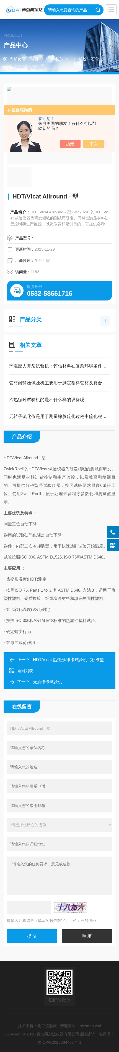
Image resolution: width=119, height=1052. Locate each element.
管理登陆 (68, 1026)
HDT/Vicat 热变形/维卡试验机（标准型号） (72, 659)
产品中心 (54, 59)
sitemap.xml (90, 1026)
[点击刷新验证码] (70, 907)
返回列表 (25, 671)
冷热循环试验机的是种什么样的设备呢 (46, 399)
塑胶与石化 (88, 59)
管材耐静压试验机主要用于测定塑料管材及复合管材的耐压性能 (59, 382)
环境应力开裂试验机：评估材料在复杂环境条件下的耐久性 (59, 366)
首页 (34, 59)
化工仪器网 (47, 1026)
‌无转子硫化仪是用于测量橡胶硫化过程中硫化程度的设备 (59, 416)
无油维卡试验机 (47, 681)
